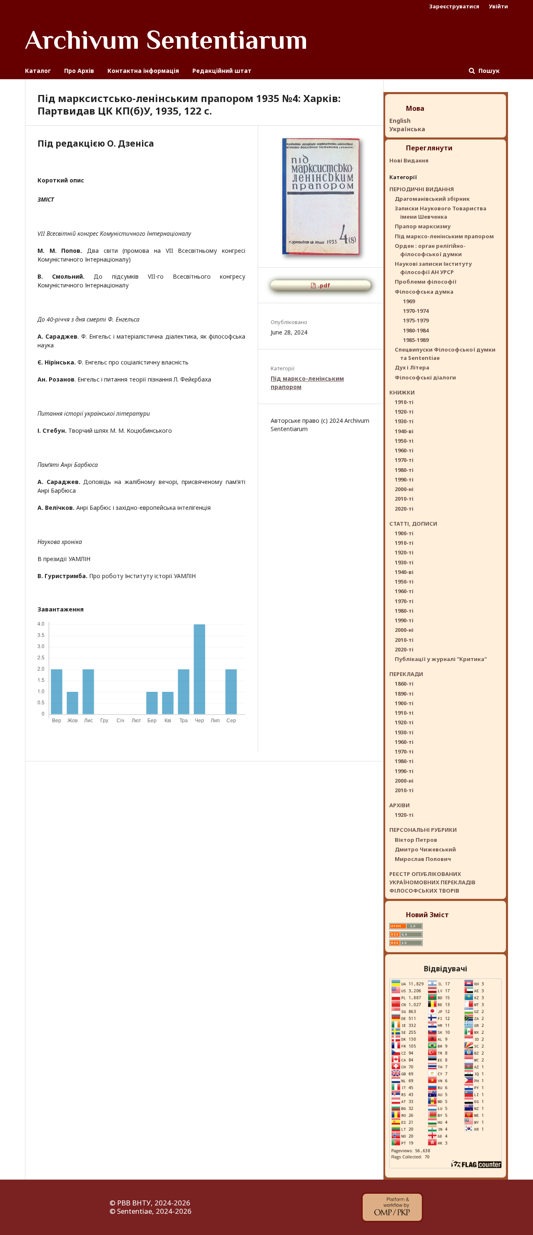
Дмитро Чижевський (425, 849)
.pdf (323, 285)
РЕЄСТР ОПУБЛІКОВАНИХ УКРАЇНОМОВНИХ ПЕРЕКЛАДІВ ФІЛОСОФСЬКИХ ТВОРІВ (432, 882)
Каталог (38, 71)
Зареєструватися (454, 6)
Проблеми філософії (425, 281)
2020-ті (404, 508)
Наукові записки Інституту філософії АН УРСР (433, 268)
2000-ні (404, 489)
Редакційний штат (222, 71)
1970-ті (404, 460)
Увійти (498, 6)
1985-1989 (415, 340)
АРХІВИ (399, 805)
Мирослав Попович (423, 859)
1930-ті (404, 421)
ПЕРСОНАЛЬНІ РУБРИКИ (423, 829)
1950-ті (404, 440)
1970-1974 (415, 310)
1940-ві (404, 431)
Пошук (488, 71)
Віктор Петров (416, 839)
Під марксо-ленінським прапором (444, 236)
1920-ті (404, 411)
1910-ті (404, 402)
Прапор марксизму (423, 226)
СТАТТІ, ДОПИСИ (413, 523)
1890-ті (404, 693)
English (400, 121)
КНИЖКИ (402, 392)
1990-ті (404, 479)
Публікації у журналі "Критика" (441, 659)
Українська (407, 129)
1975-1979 (415, 320)
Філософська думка (424, 291)
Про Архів (79, 71)
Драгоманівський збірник (432, 198)
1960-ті (404, 450)
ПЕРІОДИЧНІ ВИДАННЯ (421, 189)
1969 (409, 301)
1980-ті (404, 470)
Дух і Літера (412, 367)
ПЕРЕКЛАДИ (406, 674)
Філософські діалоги (425, 377)
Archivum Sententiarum (166, 40)
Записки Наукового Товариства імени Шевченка (440, 212)
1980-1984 (415, 330)
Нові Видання (408, 160)
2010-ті (404, 498)
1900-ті (404, 533)
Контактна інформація (143, 71)
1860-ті (404, 683)
